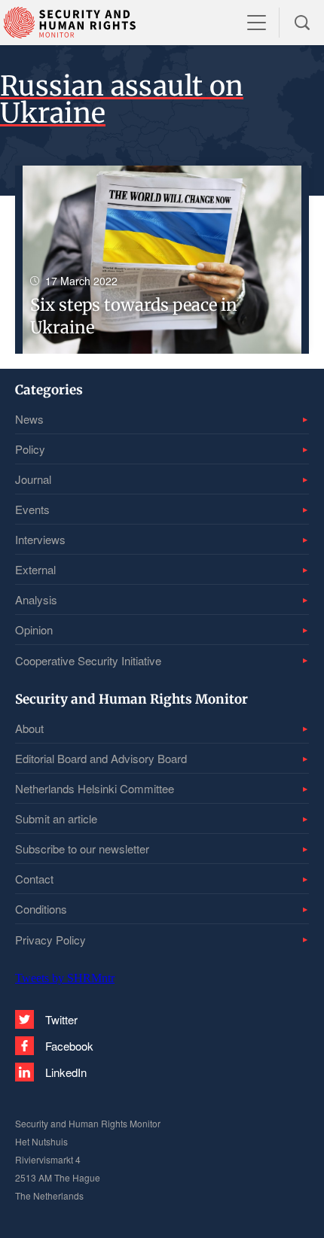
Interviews (40, 539)
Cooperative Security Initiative (88, 660)
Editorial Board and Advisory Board (101, 758)
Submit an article (56, 818)
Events (32, 509)
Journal (33, 479)
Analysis (36, 599)
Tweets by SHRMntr (65, 978)
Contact (34, 879)
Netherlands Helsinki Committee (94, 788)
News (29, 419)
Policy (30, 449)
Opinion (34, 629)
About (29, 728)
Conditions (41, 909)
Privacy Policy (50, 940)
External (35, 569)
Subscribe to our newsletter (82, 848)
